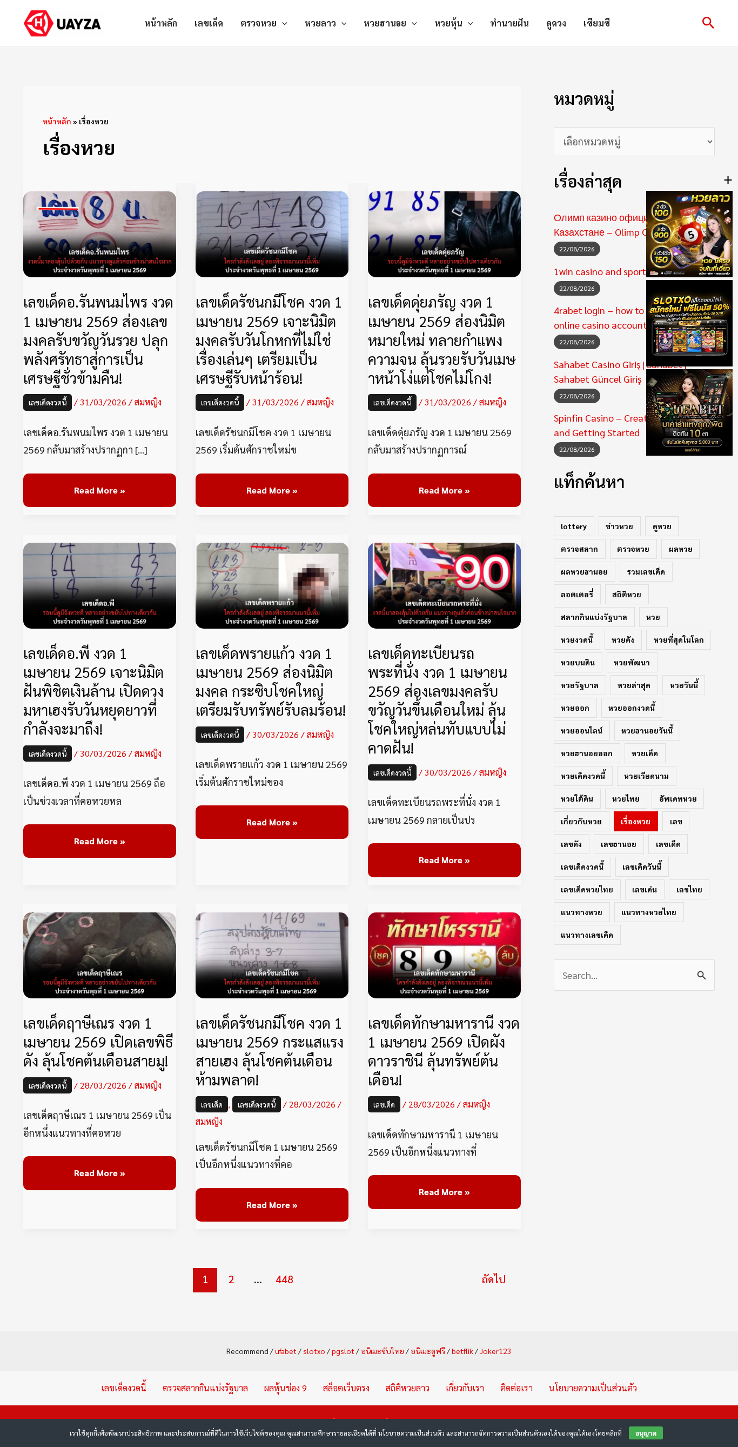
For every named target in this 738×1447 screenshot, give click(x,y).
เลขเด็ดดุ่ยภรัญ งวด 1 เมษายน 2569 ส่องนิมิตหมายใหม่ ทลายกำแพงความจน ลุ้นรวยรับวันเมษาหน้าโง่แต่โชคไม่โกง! (441, 339)
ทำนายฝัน (509, 23)
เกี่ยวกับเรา (465, 1387)
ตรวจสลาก (579, 549)
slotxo (314, 1351)
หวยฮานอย (385, 23)
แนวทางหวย (581, 912)
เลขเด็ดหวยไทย (587, 889)
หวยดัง (623, 639)
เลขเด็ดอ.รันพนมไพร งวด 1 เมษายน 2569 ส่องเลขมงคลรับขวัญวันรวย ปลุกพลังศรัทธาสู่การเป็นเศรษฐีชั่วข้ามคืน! (98, 339)
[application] (282, 23)
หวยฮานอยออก (587, 753)
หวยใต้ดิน (577, 798)
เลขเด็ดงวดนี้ (47, 402)
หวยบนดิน (578, 662)
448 (284, 1278)
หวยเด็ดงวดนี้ (583, 776)
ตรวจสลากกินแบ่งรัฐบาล (205, 1387)
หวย (653, 617)
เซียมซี (596, 23)
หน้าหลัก (160, 23)
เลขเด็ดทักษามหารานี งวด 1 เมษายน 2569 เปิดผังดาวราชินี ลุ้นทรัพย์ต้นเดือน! (444, 1051)
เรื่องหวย (635, 821)
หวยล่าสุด (634, 685)
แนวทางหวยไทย (648, 912)
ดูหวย (662, 526)
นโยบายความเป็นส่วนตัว (593, 1387)
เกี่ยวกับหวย (581, 821)
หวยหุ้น (448, 23)
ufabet (286, 1351)
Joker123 (496, 1351)
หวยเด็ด (645, 753)
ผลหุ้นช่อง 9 (285, 1387)
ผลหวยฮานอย (584, 571)
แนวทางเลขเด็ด (587, 934)
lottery (574, 526)
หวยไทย (626, 798)
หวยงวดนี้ (577, 639)
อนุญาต (645, 1433)
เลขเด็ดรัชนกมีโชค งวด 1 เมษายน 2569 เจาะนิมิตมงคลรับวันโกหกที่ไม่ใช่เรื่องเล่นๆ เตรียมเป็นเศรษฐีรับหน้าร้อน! (269, 339)
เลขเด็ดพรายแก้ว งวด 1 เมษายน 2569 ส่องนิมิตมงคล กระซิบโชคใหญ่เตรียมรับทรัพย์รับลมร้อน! (271, 681)
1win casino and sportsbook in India (629, 271)
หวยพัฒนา (632, 662)
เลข (676, 821)
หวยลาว (320, 23)
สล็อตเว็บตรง (346, 1387)
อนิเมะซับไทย (382, 1351)
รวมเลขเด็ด (646, 571)
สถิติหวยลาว (408, 1387)
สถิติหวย (626, 594)
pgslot (343, 1351)
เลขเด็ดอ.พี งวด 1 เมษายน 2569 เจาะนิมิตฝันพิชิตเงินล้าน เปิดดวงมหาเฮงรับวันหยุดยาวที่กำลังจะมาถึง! (93, 690)
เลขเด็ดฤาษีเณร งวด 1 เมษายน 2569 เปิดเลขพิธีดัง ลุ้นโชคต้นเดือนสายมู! (98, 1041)
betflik (462, 1351)
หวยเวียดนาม (646, 776)
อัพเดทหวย (678, 798)
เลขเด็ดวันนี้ (641, 866)
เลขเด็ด (208, 23)
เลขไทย (689, 889)
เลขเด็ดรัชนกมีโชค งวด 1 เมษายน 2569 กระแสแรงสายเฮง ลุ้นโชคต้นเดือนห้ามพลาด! (270, 1051)
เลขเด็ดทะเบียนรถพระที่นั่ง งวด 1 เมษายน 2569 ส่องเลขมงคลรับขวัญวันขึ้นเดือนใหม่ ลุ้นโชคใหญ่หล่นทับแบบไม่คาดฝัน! (437, 700)
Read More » (99, 490)
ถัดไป (494, 1278)
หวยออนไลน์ (581, 730)
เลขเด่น (644, 889)
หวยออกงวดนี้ (631, 707)
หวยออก (575, 707)
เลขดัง (571, 844)
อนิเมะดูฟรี (428, 1351)
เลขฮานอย (618, 844)
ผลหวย (681, 549)
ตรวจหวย (258, 23)
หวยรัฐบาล (580, 685)
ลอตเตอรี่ (577, 594)
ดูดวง (556, 23)
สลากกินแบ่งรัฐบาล (594, 617)
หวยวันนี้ (684, 685)
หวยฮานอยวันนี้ (647, 730)
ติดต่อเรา (516, 1387)
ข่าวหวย (619, 526)
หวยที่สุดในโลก (679, 639)
